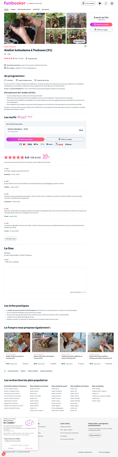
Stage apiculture (56, 396)
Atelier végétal (56, 405)
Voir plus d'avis (11, 239)
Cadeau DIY (95, 393)
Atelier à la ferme (57, 393)
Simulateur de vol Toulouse (12, 393)
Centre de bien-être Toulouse (12, 396)
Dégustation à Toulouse (11, 403)
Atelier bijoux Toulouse (10, 401)
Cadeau (13, 9)
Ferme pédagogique (57, 408)
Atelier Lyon (73, 388)
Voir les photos (79, 41)
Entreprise (45, 9)
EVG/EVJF (36, 9)
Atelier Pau (33, 408)
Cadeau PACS (96, 398)
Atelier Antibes (34, 405)
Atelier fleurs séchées (58, 410)
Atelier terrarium (56, 403)
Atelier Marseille (75, 398)
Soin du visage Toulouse (11, 388)
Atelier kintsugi (56, 398)
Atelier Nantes (74, 393)
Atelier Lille (73, 391)
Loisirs (6, 9)
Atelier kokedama (10, 46)
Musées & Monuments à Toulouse (13, 405)
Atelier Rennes (74, 396)
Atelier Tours (33, 398)
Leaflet (71, 292)
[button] (100, 3)
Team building (96, 388)
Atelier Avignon (34, 401)
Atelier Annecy (34, 391)
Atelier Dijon (73, 403)
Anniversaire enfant (24, 9)
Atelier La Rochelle (35, 396)
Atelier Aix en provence (36, 410)
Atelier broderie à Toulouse (12, 408)
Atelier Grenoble (35, 388)
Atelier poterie (56, 401)
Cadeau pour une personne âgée (101, 396)
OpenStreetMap (77, 292)
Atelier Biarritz (34, 403)
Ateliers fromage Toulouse (11, 391)
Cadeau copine (96, 401)
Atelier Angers (74, 405)
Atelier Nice (33, 393)
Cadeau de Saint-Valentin (99, 391)
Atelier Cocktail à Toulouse (11, 398)
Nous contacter (95, 435)
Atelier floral (55, 388)
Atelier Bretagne (75, 401)
